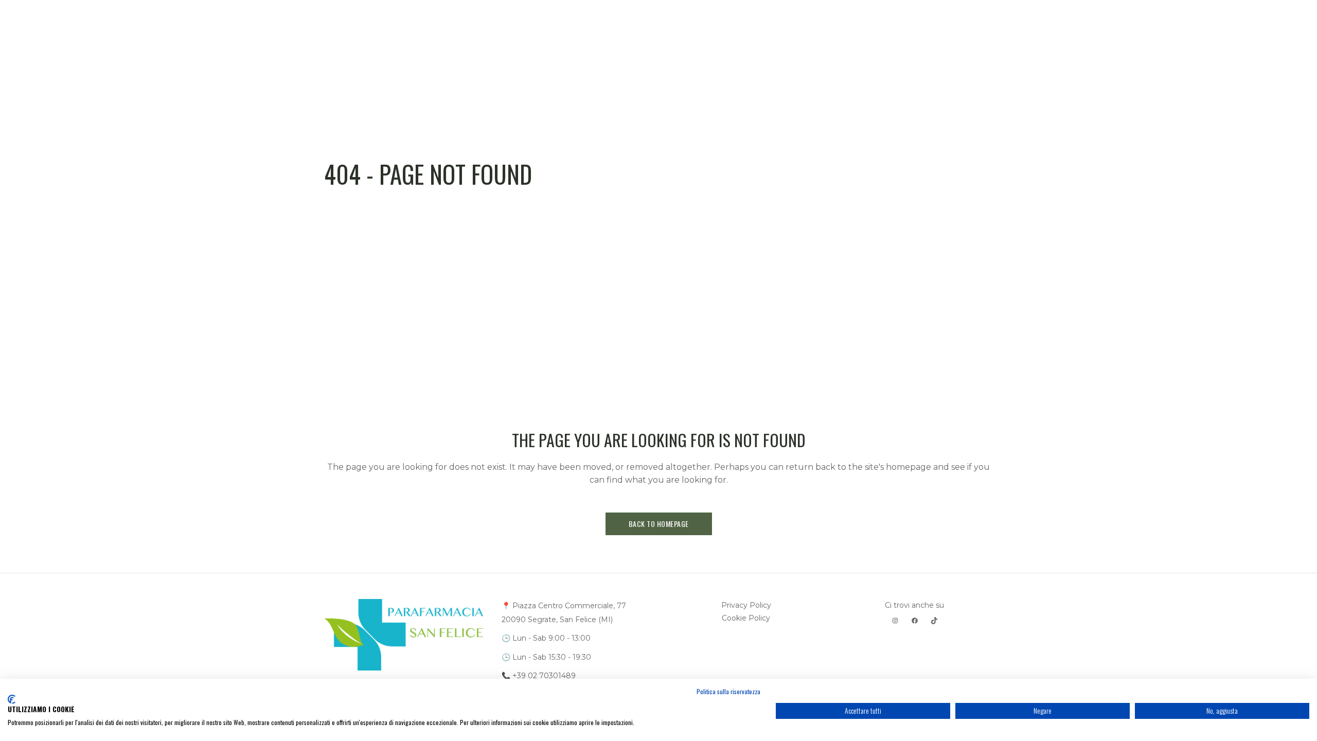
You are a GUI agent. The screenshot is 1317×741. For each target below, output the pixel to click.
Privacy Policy (746, 605)
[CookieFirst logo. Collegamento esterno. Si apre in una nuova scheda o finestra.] (11, 699)
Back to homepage (659, 523)
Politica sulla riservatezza (728, 691)
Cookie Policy (746, 618)
